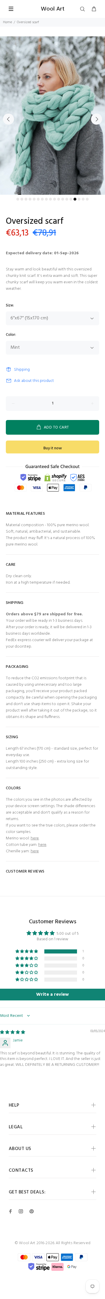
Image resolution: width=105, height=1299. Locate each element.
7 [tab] (42, 199)
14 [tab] (70, 199)
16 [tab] (79, 199)
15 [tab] (75, 199)
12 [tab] (62, 199)
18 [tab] (87, 199)
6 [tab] (38, 199)
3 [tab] (25, 199)
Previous (8, 119)
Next (96, 119)
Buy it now (52, 448)
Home (7, 22)
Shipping (22, 369)
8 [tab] (46, 199)
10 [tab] (54, 199)
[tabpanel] (52, 115)
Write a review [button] (52, 994)
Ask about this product (34, 380)
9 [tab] (50, 199)
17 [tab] (83, 199)
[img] (12, 1032)
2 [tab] (21, 199)
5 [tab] (34, 199)
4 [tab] (30, 199)
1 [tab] (17, 199)
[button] (27, 951)
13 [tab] (66, 199)
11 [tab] (58, 199)
